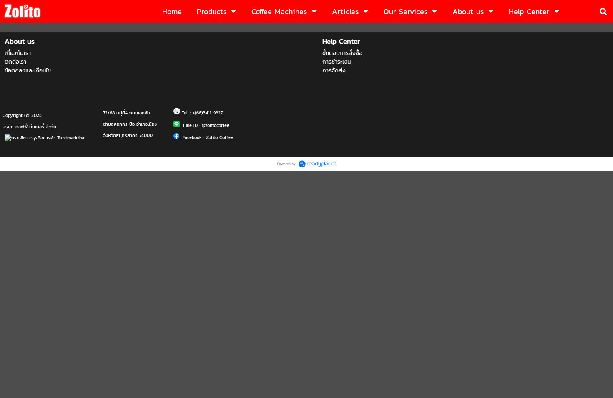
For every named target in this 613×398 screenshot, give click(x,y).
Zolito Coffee (219, 137)
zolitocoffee (217, 125)
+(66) (198, 112)
